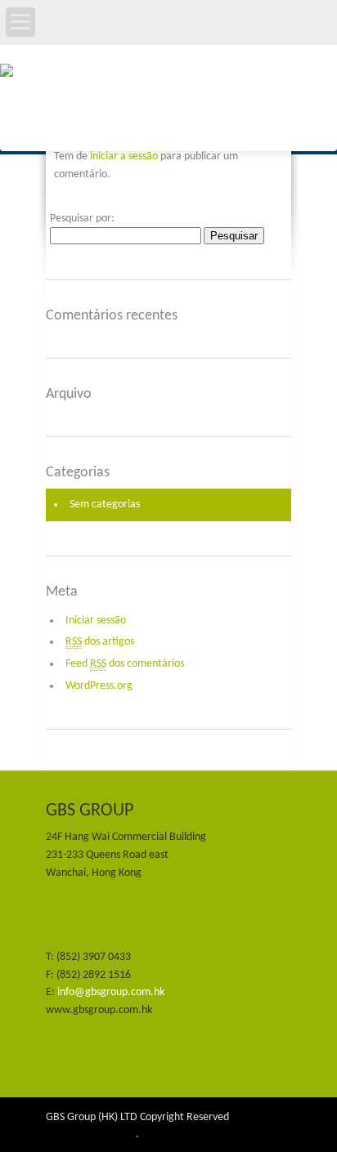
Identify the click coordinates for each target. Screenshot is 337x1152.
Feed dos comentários (124, 664)
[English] (156, 36)
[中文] (173, 36)
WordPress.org (99, 686)
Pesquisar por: (82, 218)
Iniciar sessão (95, 620)
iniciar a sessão (124, 156)
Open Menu (20, 22)
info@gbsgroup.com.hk (110, 992)
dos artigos (99, 642)
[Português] (190, 36)
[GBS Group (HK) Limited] (168, 105)
